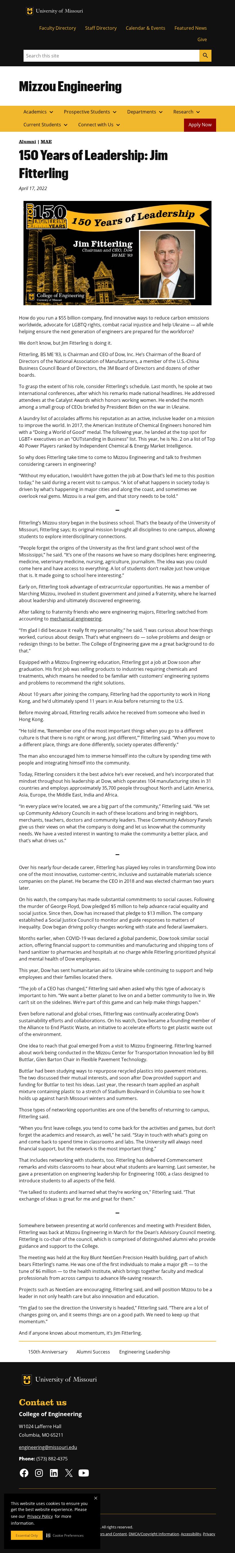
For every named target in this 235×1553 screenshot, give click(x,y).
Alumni (27, 142)
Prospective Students (91, 112)
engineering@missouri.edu (48, 1447)
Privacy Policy (40, 1516)
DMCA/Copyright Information (154, 1533)
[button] (65, 1535)
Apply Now (200, 124)
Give (202, 39)
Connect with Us (100, 124)
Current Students (46, 124)
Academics (39, 112)
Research (187, 112)
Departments (145, 112)
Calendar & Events (145, 28)
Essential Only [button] (27, 1535)
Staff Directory (101, 28)
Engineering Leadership (144, 1352)
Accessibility (191, 1533)
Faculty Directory (57, 28)
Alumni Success (93, 1352)
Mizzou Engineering (70, 85)
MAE (46, 142)
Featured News (191, 28)
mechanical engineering (75, 619)
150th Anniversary (47, 1352)
